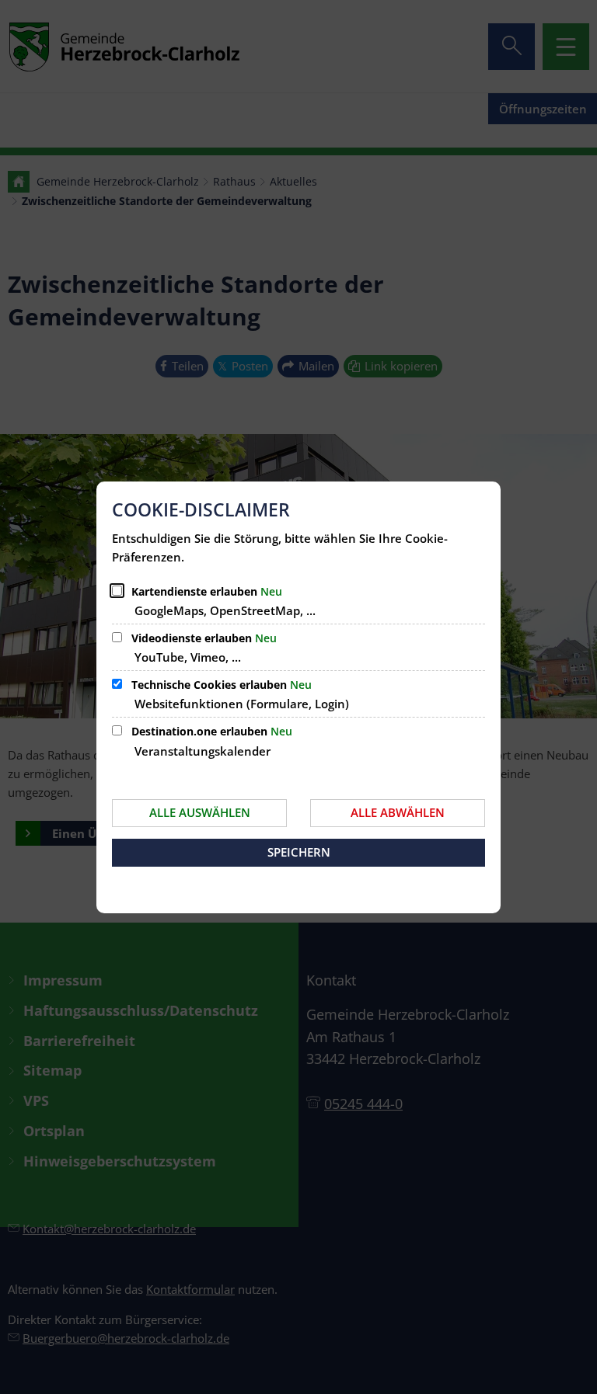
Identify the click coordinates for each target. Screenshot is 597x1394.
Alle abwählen (398, 812)
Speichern (298, 852)
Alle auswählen (199, 812)
